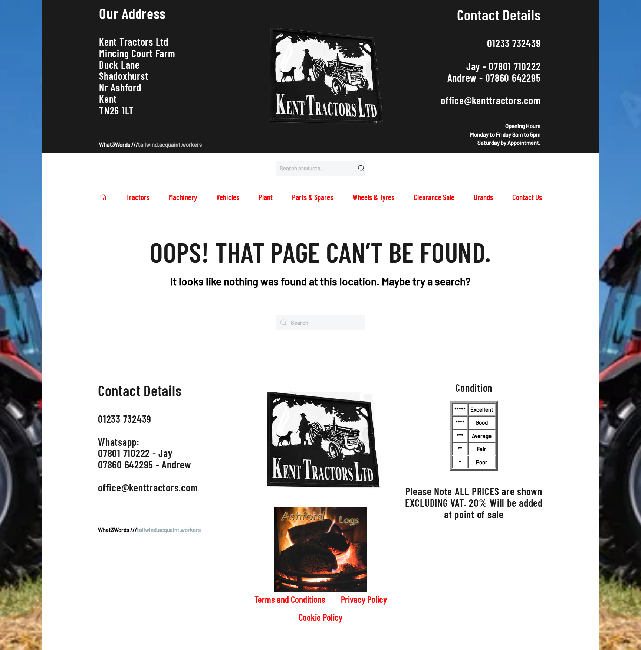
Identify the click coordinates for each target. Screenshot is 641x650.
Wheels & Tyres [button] (373, 197)
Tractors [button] (137, 197)
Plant (266, 197)
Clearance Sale (434, 197)
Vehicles (227, 197)
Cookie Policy (320, 617)
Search (361, 168)
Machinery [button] (183, 197)
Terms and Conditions (289, 599)
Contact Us (527, 197)
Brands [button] (483, 197)
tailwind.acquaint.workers (170, 144)
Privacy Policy (364, 599)
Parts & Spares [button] (312, 197)
